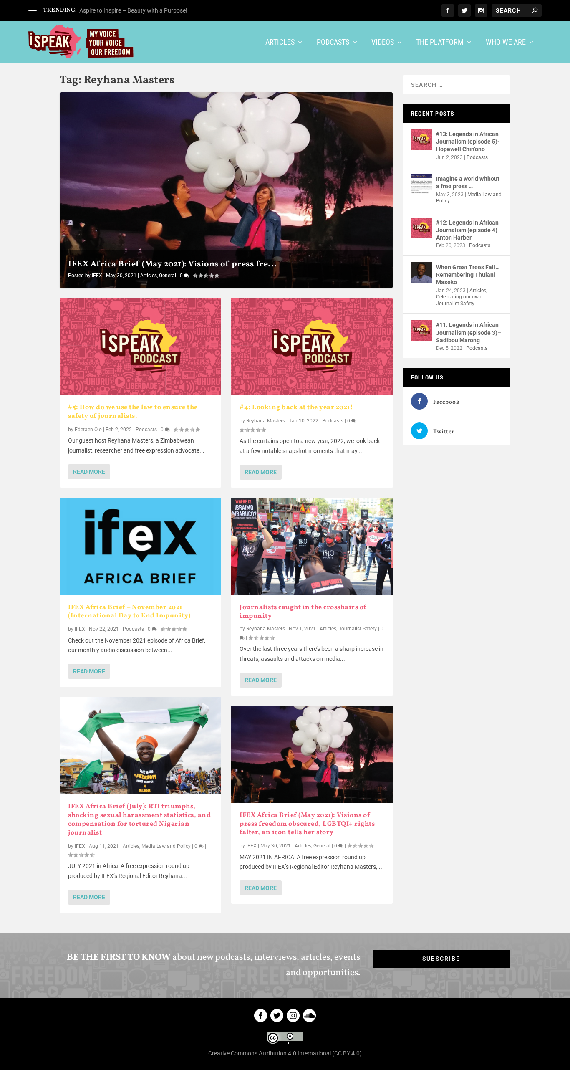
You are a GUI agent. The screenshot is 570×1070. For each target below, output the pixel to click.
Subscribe (441, 958)
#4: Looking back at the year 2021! (296, 407)
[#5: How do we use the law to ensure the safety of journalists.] (140, 346)
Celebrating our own (459, 297)
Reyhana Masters (265, 421)
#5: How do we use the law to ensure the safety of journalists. (133, 412)
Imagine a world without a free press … (467, 182)
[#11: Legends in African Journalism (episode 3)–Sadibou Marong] (421, 330)
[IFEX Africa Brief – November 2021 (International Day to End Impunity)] (140, 546)
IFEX (97, 275)
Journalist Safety (357, 629)
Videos (382, 42)
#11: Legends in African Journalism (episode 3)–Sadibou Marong (468, 332)
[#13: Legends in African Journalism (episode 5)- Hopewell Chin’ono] (421, 139)
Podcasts (333, 42)
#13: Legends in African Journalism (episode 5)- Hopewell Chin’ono (468, 141)
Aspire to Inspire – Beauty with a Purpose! (133, 10)
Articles (280, 42)
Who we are (506, 42)
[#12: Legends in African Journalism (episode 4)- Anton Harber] (421, 228)
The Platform (440, 42)
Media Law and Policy (166, 846)
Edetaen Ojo (88, 430)
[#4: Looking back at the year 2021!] (312, 346)
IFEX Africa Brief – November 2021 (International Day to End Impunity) (129, 612)
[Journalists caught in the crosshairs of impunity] (312, 546)
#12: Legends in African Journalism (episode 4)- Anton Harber (468, 230)
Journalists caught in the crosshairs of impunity (303, 612)
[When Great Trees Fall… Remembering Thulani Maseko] (421, 272)
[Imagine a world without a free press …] (421, 184)
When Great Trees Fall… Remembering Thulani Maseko (467, 275)
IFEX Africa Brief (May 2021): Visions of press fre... (172, 264)
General (167, 275)
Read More (89, 471)
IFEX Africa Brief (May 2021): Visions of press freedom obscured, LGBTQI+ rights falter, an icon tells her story (307, 824)
